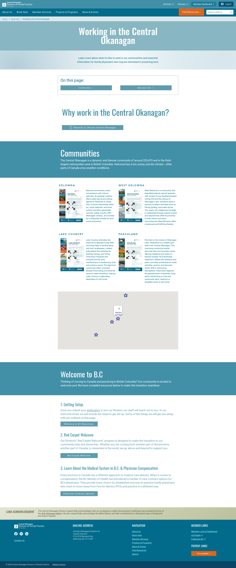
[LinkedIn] (26, 533)
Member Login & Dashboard (204, 531)
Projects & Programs (142, 543)
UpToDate (195, 535)
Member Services (140, 539)
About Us (136, 531)
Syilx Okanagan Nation (51, 513)
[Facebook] (16, 533)
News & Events (139, 546)
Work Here (137, 535)
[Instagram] (21, 533)
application (93, 410)
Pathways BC (197, 539)
